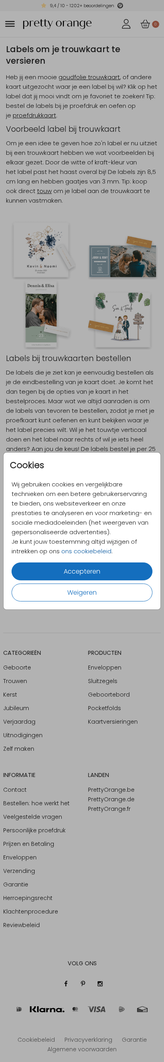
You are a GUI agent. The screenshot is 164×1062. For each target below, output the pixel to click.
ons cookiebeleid (86, 551)
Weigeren (82, 592)
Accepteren (82, 571)
